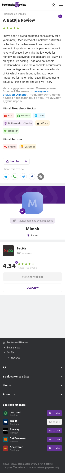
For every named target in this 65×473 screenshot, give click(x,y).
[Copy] (40, 176)
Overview (32, 287)
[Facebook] (32, 176)
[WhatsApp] (14, 176)
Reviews (15, 357)
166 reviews (24, 253)
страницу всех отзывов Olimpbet (26, 92)
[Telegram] (6, 176)
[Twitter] (23, 176)
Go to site (54, 413)
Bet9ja (10, 352)
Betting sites (13, 347)
